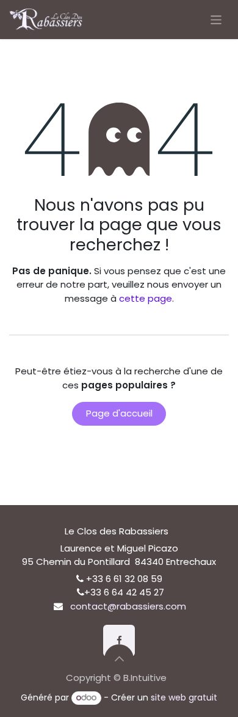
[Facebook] (119, 641)
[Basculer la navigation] (216, 19)
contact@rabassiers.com (128, 606)
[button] (119, 659)
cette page (145, 298)
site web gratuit (184, 697)
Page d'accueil (119, 413)
